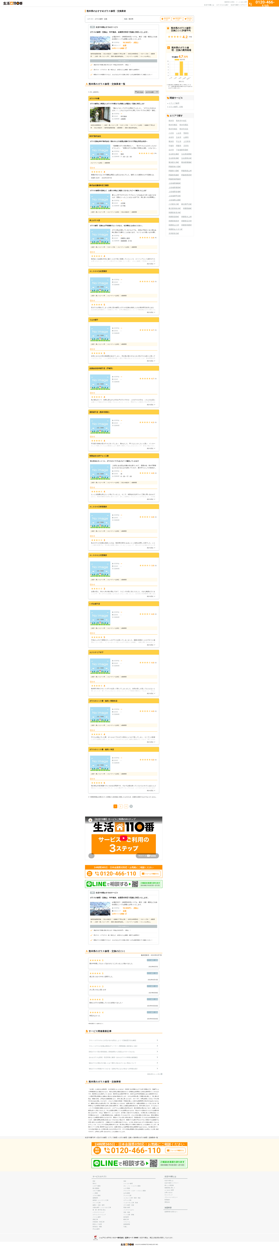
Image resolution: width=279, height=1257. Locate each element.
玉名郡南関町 (186, 154)
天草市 (186, 146)
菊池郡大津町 (174, 162)
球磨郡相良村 (174, 221)
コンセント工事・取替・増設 (131, 1198)
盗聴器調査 (126, 1224)
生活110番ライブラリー (239, 5)
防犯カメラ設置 (97, 1224)
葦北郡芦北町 (186, 204)
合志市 (171, 150)
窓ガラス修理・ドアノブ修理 (107, 1137)
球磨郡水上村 (186, 217)
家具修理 (126, 1217)
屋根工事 (95, 1219)
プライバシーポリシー (171, 1197)
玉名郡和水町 (186, 158)
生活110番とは (209, 5)
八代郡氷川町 (174, 204)
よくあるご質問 (243, 2)
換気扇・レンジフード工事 (100, 1200)
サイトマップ (168, 1195)
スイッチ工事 (96, 1202)
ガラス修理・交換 (176, 107)
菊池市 (171, 141)
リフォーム (126, 1222)
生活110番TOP (90, 1137)
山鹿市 (186, 137)
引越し (125, 1226)
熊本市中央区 (181, 121)
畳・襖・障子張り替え (99, 1210)
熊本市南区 (173, 129)
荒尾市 (186, 133)
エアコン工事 (127, 1200)
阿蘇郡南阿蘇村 (175, 179)
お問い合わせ (168, 1192)
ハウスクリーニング (98, 1212)
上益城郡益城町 (175, 192)
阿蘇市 (178, 146)
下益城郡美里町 (182, 150)
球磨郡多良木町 (175, 212)
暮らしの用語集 (169, 1185)
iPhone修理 (96, 1229)
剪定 (94, 1181)
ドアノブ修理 (174, 103)
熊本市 (171, 121)
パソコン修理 (96, 1217)
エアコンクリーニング (99, 1214)
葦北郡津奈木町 (175, 208)
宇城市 (171, 146)
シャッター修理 (128, 1183)
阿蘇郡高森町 (174, 175)
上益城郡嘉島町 (175, 187)
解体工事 (126, 1219)
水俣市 (171, 137)
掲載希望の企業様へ (229, 2)
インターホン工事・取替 (130, 1202)
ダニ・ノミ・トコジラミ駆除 (131, 1186)
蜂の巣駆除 (96, 1188)
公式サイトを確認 (118, 48)
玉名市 (178, 137)
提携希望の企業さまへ (171, 1211)
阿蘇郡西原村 (186, 175)
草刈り (95, 1183)
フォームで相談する (152, 874)
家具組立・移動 (97, 1226)
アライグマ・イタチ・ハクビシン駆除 (134, 1190)
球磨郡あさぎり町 (176, 229)
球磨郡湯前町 (174, 217)
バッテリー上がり (128, 1210)
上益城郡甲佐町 (175, 196)
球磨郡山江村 (174, 225)
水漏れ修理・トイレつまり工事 (102, 1207)
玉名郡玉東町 (174, 154)
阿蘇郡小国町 (174, 171)
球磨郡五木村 (186, 221)
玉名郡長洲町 (174, 158)
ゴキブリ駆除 (96, 1190)
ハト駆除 (95, 1193)
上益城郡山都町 (175, 200)
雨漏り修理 (126, 1207)
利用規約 (167, 1200)
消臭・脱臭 (126, 1212)
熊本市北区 (183, 129)
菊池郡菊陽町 (186, 162)
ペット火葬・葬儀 (128, 1214)
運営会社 (167, 1202)
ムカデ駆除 (126, 1188)
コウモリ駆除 (96, 1195)
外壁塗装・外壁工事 (98, 1222)
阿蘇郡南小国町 (175, 166)
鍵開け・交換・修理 (98, 1205)
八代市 (171, 133)
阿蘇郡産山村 (186, 171)
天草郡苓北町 (174, 233)
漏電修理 (95, 1198)
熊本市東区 (173, 125)
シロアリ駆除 (96, 1186)
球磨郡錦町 (187, 208)
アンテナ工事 (127, 1195)
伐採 (124, 1181)
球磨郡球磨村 (186, 225)
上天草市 (186, 141)
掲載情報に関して (170, 1188)
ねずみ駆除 (126, 1193)
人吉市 (178, 133)
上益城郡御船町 (175, 183)
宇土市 (178, 141)
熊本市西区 (183, 125)
